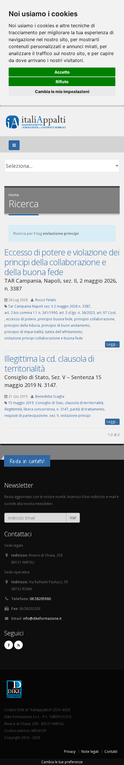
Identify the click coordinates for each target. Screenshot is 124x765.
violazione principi (76, 415)
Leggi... (112, 344)
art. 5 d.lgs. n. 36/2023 (77, 312)
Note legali (90, 751)
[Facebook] (8, 645)
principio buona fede (55, 319)
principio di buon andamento (66, 325)
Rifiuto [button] (62, 81)
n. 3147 (62, 409)
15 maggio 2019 (21, 402)
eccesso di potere (21, 319)
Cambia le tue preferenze (62, 761)
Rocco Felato (45, 299)
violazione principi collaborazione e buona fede (43, 338)
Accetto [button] (62, 72)
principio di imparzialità (23, 331)
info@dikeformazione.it (42, 618)
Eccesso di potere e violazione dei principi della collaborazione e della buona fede (61, 261)
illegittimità (13, 409)
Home (14, 194)
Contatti (110, 751)
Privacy (70, 751)
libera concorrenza (39, 409)
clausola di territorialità (84, 402)
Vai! (73, 517)
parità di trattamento (87, 409)
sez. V (54, 415)
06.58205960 (40, 598)
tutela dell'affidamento (63, 331)
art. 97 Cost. (107, 312)
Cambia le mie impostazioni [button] (62, 91)
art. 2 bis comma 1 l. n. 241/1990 (30, 312)
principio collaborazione (94, 319)
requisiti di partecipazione (26, 415)
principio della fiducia (22, 325)
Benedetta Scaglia (49, 396)
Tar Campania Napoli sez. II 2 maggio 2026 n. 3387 (49, 306)
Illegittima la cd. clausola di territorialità (49, 363)
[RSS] (18, 645)
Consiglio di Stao (49, 402)
